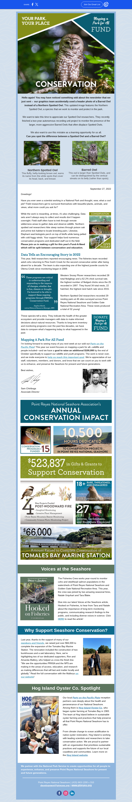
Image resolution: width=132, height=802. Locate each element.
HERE (61, 619)
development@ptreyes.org (55, 785)
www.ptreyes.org (81, 785)
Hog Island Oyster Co (90, 707)
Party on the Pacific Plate (86, 697)
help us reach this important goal (66, 357)
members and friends (32, 643)
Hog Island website (77, 755)
